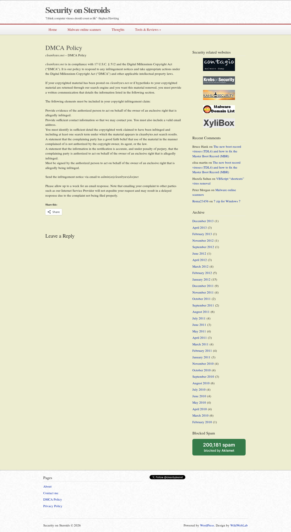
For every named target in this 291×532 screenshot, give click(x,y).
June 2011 (199, 324)
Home (53, 29)
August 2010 (201, 383)
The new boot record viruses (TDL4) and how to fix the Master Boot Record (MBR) (216, 151)
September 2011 (203, 305)
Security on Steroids (77, 9)
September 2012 (203, 247)
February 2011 (202, 350)
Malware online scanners (84, 29)
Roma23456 (200, 201)
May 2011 (199, 331)
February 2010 (202, 422)
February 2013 (202, 234)
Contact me (50, 493)
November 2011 (203, 292)
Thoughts (118, 29)
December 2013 (203, 221)
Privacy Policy (52, 506)
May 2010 (199, 402)
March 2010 (200, 415)
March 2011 (200, 344)
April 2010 (199, 409)
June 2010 (199, 396)
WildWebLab (239, 525)
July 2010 (199, 389)
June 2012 (199, 253)
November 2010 (203, 363)
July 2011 (199, 318)
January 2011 (201, 357)
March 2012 (200, 266)
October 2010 (201, 370)
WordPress (207, 525)
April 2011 (199, 337)
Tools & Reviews (148, 29)
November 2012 (203, 240)
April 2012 (199, 260)
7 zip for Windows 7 (227, 201)
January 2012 (201, 279)
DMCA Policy (52, 499)
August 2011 (201, 311)
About (47, 486)
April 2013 (199, 227)
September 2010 (203, 376)
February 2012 (202, 273)
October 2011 (201, 299)
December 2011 (203, 286)
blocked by (219, 447)
